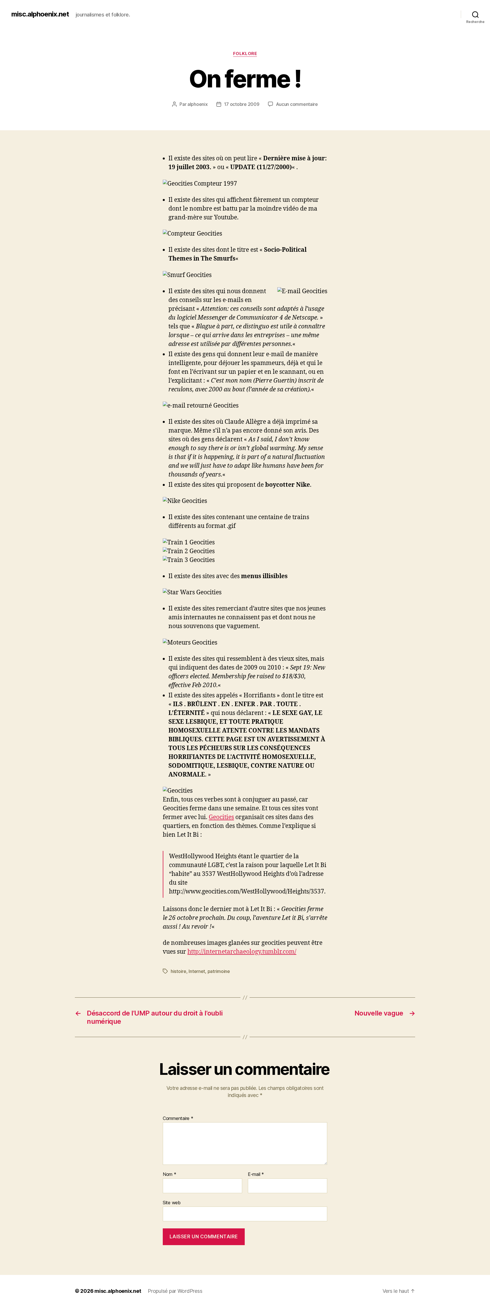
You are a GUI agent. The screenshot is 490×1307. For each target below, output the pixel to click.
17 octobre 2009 (241, 104)
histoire (178, 971)
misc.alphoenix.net (40, 14)
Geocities (221, 817)
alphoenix (197, 104)
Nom (169, 1174)
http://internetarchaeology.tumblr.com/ (241, 952)
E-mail (256, 1174)
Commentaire (178, 1118)
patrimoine (219, 971)
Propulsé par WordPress (175, 1291)
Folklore (245, 53)
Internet (197, 971)
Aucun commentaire (297, 104)
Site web (172, 1202)
